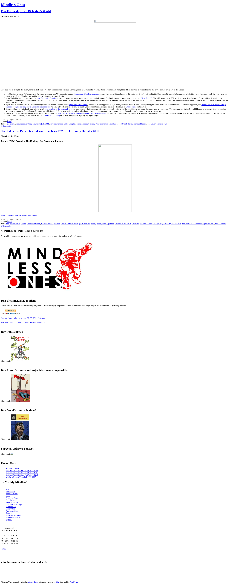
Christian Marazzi (33, 224)
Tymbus (9, 520)
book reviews (15, 224)
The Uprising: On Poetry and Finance (166, 224)
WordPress (74, 582)
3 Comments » (6, 226)
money (92, 124)
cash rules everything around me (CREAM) (32, 124)
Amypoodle (10, 492)
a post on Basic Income (78, 105)
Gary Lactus (10, 500)
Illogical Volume (12, 502)
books (9, 222)
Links (9, 122)
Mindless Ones (13, 5)
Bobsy (8, 496)
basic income (10, 124)
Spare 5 (9, 513)
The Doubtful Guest (13, 517)
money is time (102, 224)
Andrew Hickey (12, 494)
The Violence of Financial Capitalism (196, 224)
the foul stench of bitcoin (137, 124)
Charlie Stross (131, 107)
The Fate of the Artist (123, 224)
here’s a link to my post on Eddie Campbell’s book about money (82, 113)
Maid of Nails (11, 507)
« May (3, 549)
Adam (8, 489)
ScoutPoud (122, 124)
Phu (57, 582)
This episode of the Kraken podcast (86, 94)
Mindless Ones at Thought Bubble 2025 (21, 477)
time (212, 224)
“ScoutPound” (146, 98)
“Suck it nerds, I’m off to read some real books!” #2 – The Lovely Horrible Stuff (50, 131)
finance (57, 224)
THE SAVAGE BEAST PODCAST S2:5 (22, 473)
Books (23, 224)
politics (111, 224)
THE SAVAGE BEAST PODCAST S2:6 (22, 471)
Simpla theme (33, 582)
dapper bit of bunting (52, 115)
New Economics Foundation (47, 98)
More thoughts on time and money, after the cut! (19, 215)
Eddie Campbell (70, 124)
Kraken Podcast (83, 124)
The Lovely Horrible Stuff (157, 124)
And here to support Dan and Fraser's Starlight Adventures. (23, 322)
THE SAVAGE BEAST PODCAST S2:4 (22, 475)
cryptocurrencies (56, 124)
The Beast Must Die (13, 515)
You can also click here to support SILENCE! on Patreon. (23, 318)
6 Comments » (6, 126)
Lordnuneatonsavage (14, 504)
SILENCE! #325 (12, 468)
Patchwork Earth (12, 511)
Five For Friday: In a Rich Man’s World (26, 11)
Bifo (7, 224)
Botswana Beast (12, 498)
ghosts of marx (84, 224)
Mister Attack (11, 509)
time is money (220, 224)
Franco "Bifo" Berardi (69, 224)
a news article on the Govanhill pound (59, 109)
